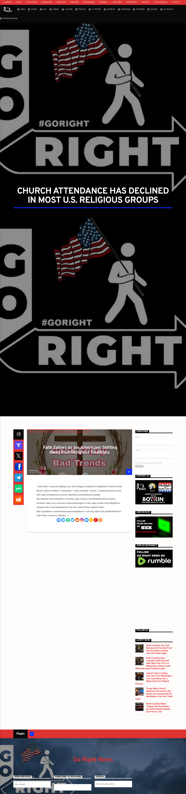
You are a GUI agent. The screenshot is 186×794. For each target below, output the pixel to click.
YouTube (117, 2)
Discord (75, 2)
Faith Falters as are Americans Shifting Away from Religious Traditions (80, 485)
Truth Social (161, 2)
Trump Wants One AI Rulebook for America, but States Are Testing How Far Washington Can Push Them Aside (154, 728)
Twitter (61, 2)
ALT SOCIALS (168, 9)
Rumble (104, 2)
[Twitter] (73, 555)
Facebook (47, 2)
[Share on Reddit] (18, 533)
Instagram (89, 2)
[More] (100, 555)
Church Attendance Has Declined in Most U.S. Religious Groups (59, 467)
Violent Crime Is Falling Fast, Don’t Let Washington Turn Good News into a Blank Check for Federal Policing (153, 713)
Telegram (32, 2)
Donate (8, 2)
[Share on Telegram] (18, 512)
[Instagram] (82, 555)
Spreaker (132, 2)
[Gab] (68, 555)
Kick (19, 2)
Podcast (82, 9)
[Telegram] (63, 555)
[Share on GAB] (18, 523)
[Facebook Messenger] (86, 555)
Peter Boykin (34, 505)
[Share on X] (18, 490)
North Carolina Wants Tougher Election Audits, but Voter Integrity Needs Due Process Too (158, 742)
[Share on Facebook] (18, 501)
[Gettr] (96, 555)
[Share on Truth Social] (18, 479)
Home (22, 9)
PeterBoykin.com (10, 19)
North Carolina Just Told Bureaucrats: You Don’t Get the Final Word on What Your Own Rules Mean (159, 684)
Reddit (145, 2)
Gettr (176, 2)
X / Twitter (96, 9)
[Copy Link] (91, 555)
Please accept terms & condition (150, 497)
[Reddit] (77, 555)
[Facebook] (59, 555)
